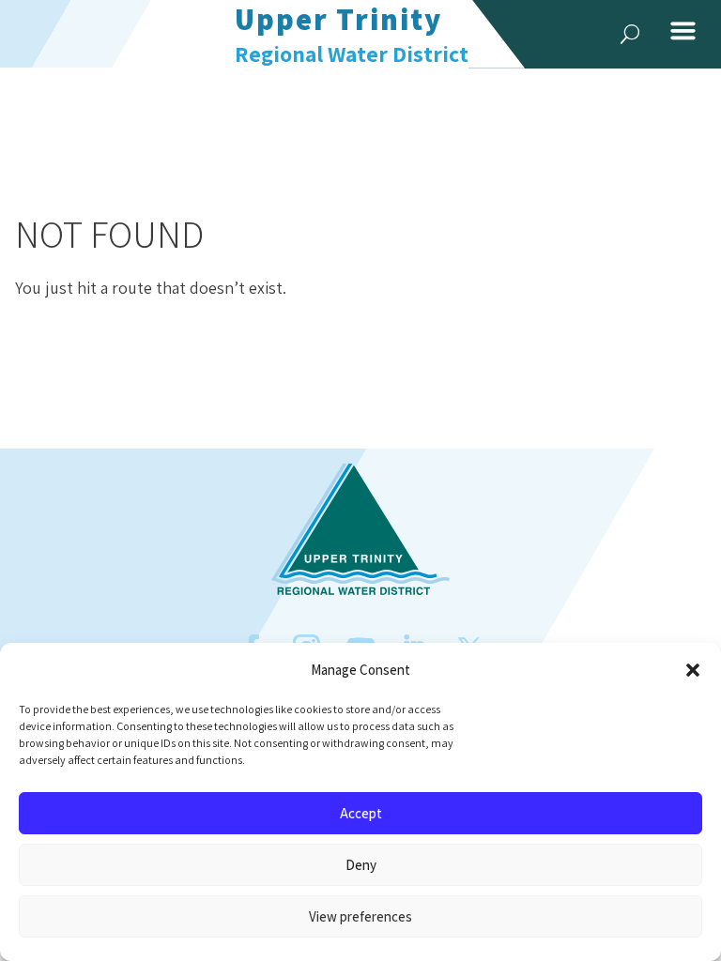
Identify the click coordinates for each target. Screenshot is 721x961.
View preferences (360, 916)
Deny (360, 865)
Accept (361, 813)
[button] (692, 670)
